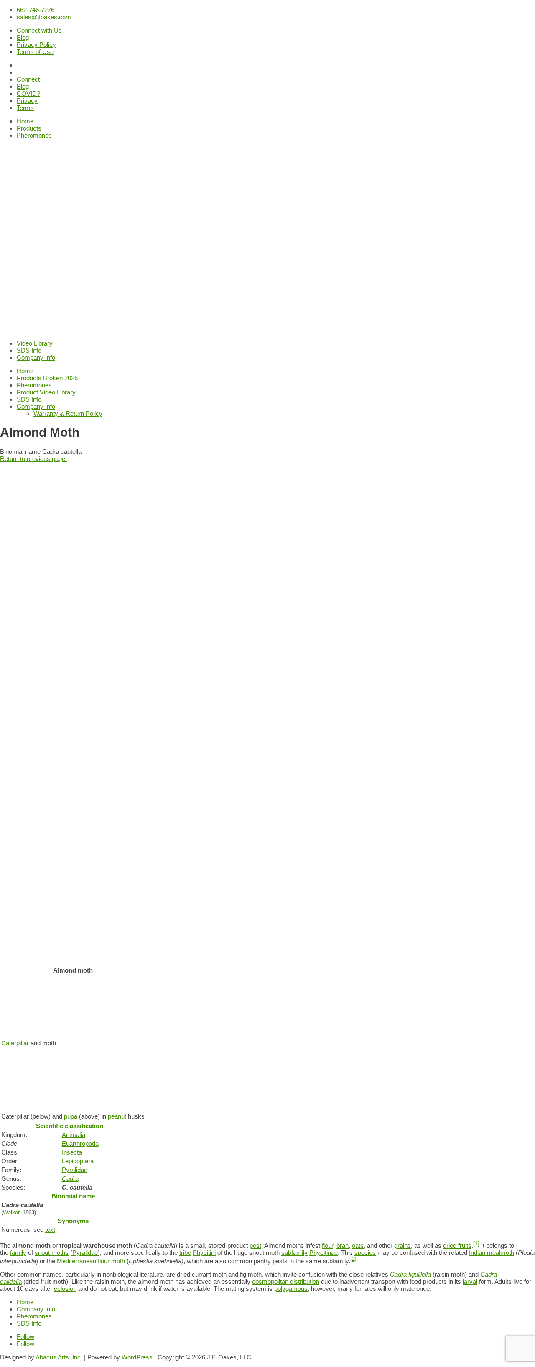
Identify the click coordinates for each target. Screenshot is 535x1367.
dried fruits (457, 1245)
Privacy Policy (36, 44)
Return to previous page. (33, 458)
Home (25, 121)
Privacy (27, 100)
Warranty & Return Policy (67, 413)
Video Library (35, 343)
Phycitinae (323, 1252)
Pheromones (34, 135)
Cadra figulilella (410, 1274)
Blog (23, 37)
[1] (476, 1244)
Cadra (70, 1178)
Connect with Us (39, 30)
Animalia (73, 1134)
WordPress (137, 1357)
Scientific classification (69, 1125)
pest (255, 1245)
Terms (25, 107)
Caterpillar (15, 1043)
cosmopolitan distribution (285, 1281)
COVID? (28, 93)
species (365, 1252)
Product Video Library (46, 392)
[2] (353, 1259)
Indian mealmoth (491, 1252)
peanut (117, 1116)
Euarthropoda (80, 1143)
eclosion (65, 1288)
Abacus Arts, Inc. (59, 1357)
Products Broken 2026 (47, 377)
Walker (11, 1213)
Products (29, 128)
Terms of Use (35, 51)
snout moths (52, 1252)
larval (470, 1281)
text (50, 1229)
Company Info (36, 357)
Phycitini (204, 1252)
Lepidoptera (78, 1161)
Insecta (72, 1152)
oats (358, 1245)
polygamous (291, 1288)
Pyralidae (74, 1169)
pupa (70, 1116)
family (18, 1252)
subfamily (294, 1252)
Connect (28, 79)
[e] (106, 1125)
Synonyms (73, 1220)
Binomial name (73, 1196)
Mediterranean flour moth (91, 1261)
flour (327, 1245)
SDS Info (29, 350)
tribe (185, 1252)
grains (402, 1245)
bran (342, 1245)
